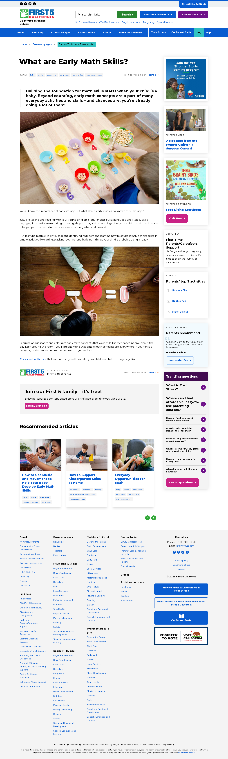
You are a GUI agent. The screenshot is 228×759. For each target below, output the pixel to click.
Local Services (60, 591)
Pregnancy (149, 22)
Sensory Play (179, 290)
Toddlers (57, 550)
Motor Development (63, 600)
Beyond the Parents (63, 568)
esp (209, 33)
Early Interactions (130, 22)
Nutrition (57, 604)
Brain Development (62, 573)
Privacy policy (181, 560)
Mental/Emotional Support (32, 651)
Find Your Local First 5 (156, 14)
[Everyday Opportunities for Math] (133, 454)
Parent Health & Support (133, 546)
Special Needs (164, 22)
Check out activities (33, 359)
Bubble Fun (179, 301)
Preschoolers (59, 555)
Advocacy (24, 576)
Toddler (40, 75)
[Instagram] (34, 3)
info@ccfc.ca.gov (185, 546)
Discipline (58, 582)
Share (152, 75)
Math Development (94, 75)
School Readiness (96, 704)
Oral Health (59, 609)
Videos (107, 32)
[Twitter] (29, 3)
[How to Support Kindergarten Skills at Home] (86, 454)
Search (126, 14)
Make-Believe (180, 311)
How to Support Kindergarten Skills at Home (85, 479)
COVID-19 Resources (30, 603)
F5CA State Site (28, 572)
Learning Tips (78, 75)
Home (23, 44)
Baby (32, 75)
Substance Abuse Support (33, 682)
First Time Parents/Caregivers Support (182, 243)
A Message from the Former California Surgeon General (181, 144)
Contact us (25, 585)
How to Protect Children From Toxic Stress (181, 589)
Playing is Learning (30, 502)
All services (25, 598)
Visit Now (175, 218)
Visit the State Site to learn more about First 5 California (181, 603)
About (21, 32)
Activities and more (131, 32)
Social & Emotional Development (82, 494)
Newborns (58, 541)
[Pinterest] (25, 3)
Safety (56, 626)
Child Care (58, 577)
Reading (98, 490)
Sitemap (181, 569)
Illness (56, 586)
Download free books (30, 554)
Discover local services (31, 563)
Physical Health (61, 613)
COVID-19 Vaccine (109, 22)
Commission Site (192, 14)
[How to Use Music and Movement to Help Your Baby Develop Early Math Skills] (40, 454)
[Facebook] (21, 3)
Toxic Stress (158, 32)
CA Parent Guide (181, 32)
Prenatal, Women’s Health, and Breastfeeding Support (33, 666)
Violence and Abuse (30, 686)
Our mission (25, 567)
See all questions (181, 482)
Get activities (178, 360)
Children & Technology (31, 607)
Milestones (58, 595)
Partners (24, 581)
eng (200, 33)
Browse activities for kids (32, 558)
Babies (56, 546)
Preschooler (51, 75)
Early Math (64, 75)
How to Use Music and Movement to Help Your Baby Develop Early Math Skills (38, 482)
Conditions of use (181, 564)
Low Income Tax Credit (31, 646)
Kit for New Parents (86, 22)
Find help (37, 32)
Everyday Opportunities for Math (130, 479)
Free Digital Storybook (183, 209)
